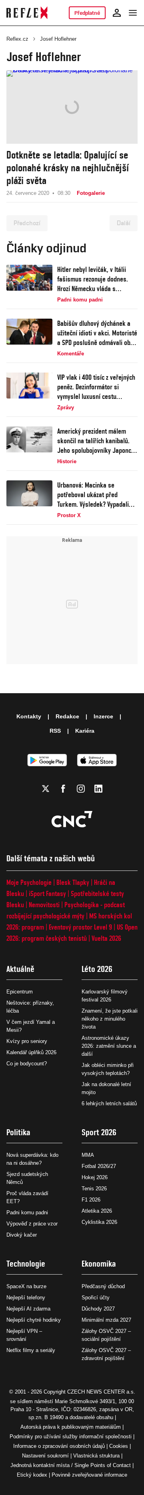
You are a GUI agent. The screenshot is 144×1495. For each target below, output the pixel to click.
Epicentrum (19, 992)
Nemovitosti (44, 904)
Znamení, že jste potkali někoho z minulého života (110, 1019)
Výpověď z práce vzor (32, 1224)
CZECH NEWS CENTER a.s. (101, 1392)
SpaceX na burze (26, 1286)
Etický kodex (32, 1475)
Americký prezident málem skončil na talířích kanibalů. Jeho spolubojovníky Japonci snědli (95, 441)
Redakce (67, 716)
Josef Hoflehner (58, 39)
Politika (18, 1132)
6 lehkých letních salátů (109, 1103)
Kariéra (84, 731)
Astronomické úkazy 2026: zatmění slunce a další (109, 1046)
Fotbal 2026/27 (99, 1166)
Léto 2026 (97, 969)
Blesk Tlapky (72, 882)
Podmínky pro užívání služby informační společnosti (71, 1436)
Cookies (118, 1446)
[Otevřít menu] (133, 13)
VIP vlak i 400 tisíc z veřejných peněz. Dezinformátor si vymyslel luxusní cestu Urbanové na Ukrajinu (96, 387)
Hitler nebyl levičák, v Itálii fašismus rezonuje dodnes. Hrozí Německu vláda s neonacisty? (92, 279)
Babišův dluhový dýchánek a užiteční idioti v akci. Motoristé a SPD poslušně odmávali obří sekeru (97, 333)
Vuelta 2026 (106, 938)
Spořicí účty (96, 1298)
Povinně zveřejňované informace (89, 1475)
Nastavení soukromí (45, 1456)
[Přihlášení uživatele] (117, 13)
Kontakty (28, 716)
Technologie (25, 1264)
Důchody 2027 (98, 1309)
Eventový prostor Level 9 (80, 927)
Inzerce (103, 716)
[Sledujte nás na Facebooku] (63, 788)
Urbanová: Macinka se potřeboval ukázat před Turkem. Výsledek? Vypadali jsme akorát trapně (93, 495)
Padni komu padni (27, 1212)
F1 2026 (91, 1200)
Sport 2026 (99, 1132)
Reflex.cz (17, 39)
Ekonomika (99, 1264)
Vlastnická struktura (96, 1456)
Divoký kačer (21, 1235)
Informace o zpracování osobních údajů (59, 1446)
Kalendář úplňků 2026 (31, 1052)
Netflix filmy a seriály (30, 1350)
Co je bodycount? (26, 1064)
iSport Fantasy (47, 893)
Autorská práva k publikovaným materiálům (70, 1427)
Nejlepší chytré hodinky (33, 1320)
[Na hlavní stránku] (27, 12)
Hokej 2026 (95, 1177)
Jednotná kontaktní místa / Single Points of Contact (70, 1465)
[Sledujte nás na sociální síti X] (45, 788)
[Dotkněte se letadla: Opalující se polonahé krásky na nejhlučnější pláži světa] (72, 107)
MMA (88, 1155)
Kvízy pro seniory (26, 1041)
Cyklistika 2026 (99, 1222)
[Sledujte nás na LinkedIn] (98, 788)
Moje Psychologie (29, 882)
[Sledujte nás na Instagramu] (80, 788)
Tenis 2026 (94, 1189)
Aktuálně (20, 969)
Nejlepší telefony (25, 1298)
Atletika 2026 (97, 1211)
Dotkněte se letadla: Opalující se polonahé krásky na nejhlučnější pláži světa (67, 167)
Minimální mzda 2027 (106, 1320)
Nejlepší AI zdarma (28, 1309)
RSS (55, 731)
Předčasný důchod (103, 1286)
